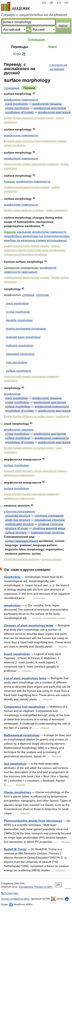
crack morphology (16, 103)
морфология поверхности (21, 99)
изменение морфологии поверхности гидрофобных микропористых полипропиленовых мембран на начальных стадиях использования (37, 236)
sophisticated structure (19, 524)
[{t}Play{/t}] (33, 93)
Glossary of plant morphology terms (28, 625)
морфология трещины (47, 103)
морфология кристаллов (50, 108)
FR (66, 3)
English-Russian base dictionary (22, 559)
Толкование (11, 88)
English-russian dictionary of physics (24, 210)
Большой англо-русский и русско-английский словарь (35, 141)
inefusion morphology (19, 345)
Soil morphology (15, 763)
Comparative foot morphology (24, 706)
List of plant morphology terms (25, 678)
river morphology (16, 362)
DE (51, 3)
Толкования (36, 40)
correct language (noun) (21, 540)
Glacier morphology (17, 792)
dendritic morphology (19, 320)
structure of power (16, 528)
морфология (12, 393)
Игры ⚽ (19, 54)
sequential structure (17, 515)
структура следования (49, 515)
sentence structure (52, 559)
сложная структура (50, 524)
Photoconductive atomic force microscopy (33, 820)
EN (44, 3)
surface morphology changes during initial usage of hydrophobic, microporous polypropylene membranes (35, 250)
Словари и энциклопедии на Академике (34, 15)
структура (42, 294)
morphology (10, 380)
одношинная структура (50, 519)
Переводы (19, 47)
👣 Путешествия (9, 893)
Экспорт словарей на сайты (15, 899)
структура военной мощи (49, 528)
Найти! (63, 25)
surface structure (16, 532)
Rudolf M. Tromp (15, 849)
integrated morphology (20, 353)
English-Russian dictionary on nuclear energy (29, 118)
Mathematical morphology (22, 735)
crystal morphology (17, 108)
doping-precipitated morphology (26, 328)
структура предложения (19, 511)
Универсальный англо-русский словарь (26, 187)
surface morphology (15, 145)
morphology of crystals (19, 112)
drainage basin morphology (23, 337)
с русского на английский (58, 67)
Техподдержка (26, 886)
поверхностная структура (47, 532)
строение (28, 294)
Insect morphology (17, 653)
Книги (52, 47)
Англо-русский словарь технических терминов (31, 164)
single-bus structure (17, 519)
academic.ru (15, 6)
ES (59, 3)
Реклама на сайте (43, 886)
